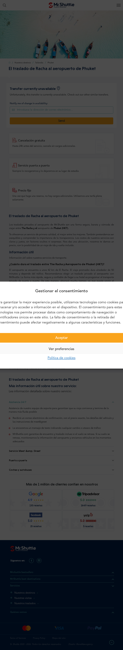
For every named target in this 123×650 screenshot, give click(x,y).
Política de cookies (61, 358)
